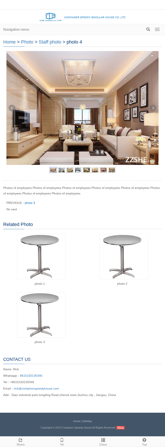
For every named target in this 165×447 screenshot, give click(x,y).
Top (144, 444)
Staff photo (50, 42)
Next (153, 108)
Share (21, 444)
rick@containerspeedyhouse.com (36, 388)
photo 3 (30, 203)
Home (9, 42)
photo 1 (40, 283)
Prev (12, 108)
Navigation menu (16, 29)
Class (103, 444)
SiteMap (87, 421)
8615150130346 (31, 375)
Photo (27, 42)
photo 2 (122, 283)
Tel (62, 444)
